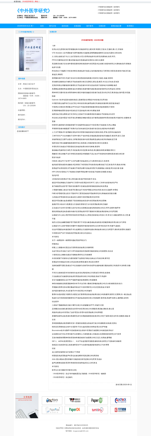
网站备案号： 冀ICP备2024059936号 (77, 425)
